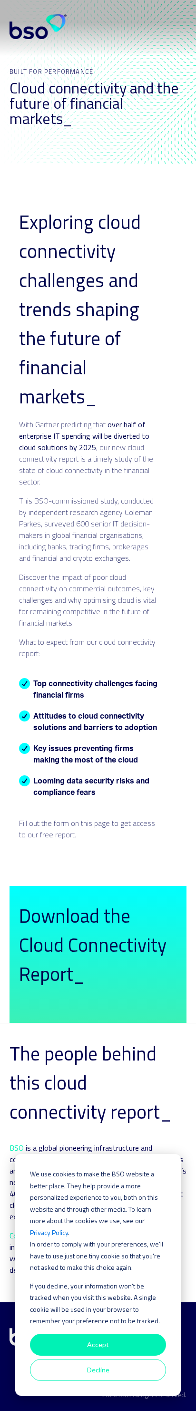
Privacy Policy (49, 1232)
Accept (98, 1344)
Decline (98, 1370)
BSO (17, 1148)
